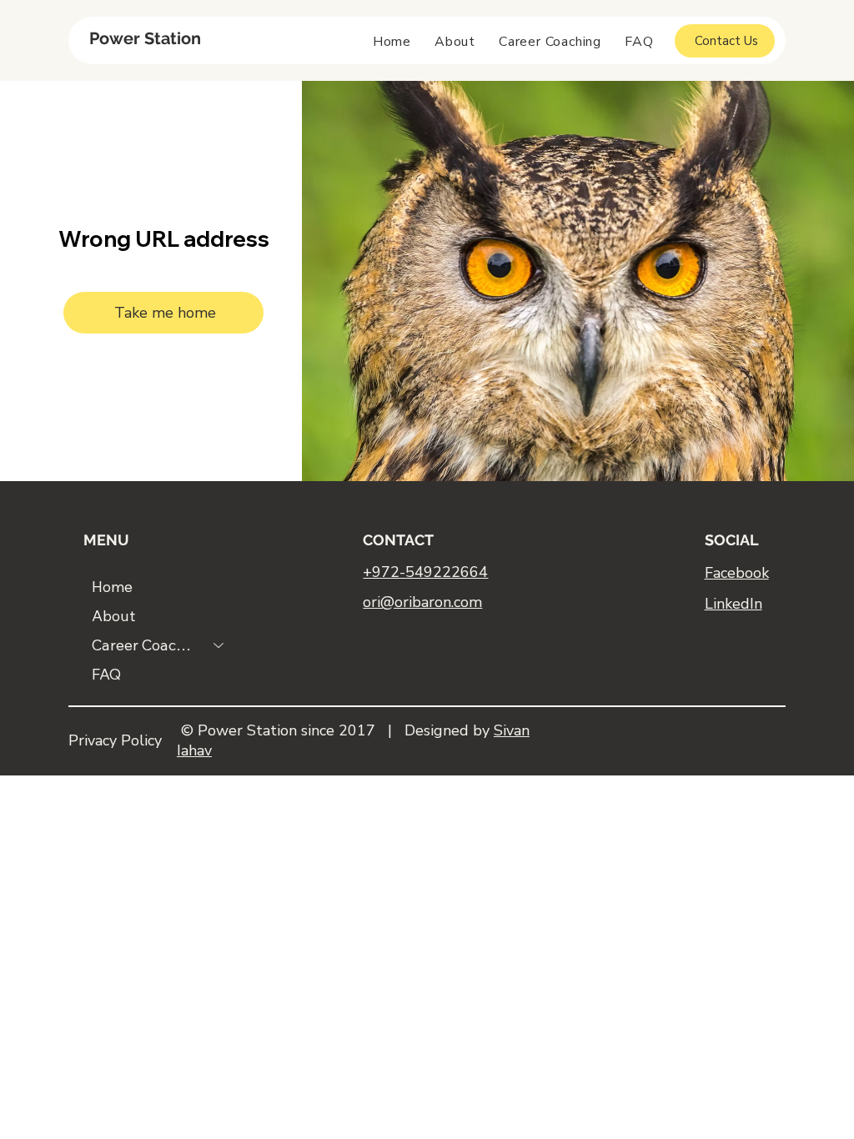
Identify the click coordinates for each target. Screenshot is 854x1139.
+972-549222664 (425, 572)
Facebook (737, 573)
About (113, 615)
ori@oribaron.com (422, 602)
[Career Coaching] (219, 645)
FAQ (106, 674)
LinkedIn (733, 604)
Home (112, 586)
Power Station (145, 38)
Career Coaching (145, 645)
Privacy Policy (115, 740)
